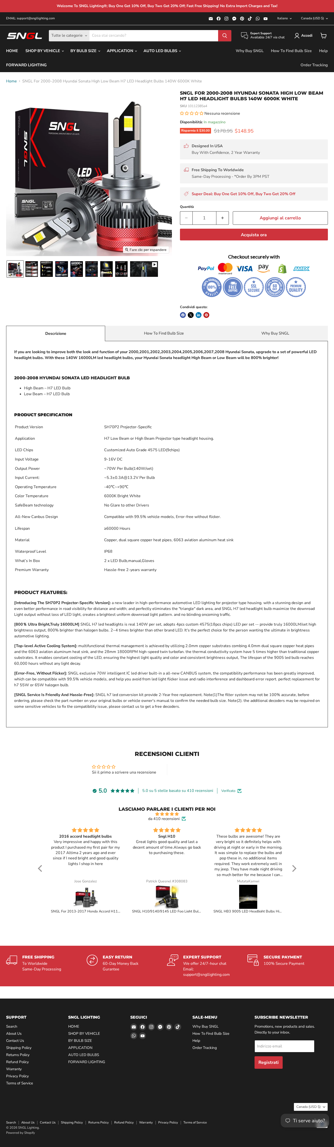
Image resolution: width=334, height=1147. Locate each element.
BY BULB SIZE (84, 51)
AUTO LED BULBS (161, 51)
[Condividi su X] (191, 315)
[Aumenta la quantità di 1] (222, 218)
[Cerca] (224, 35)
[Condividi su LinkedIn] (198, 315)
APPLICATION (120, 51)
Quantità (187, 207)
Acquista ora (254, 235)
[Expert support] (207, 966)
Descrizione (55, 333)
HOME (12, 51)
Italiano (282, 18)
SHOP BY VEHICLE (43, 51)
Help (323, 51)
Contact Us (15, 1040)
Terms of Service (19, 1083)
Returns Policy (18, 1054)
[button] (304, 36)
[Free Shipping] (46, 966)
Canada (312, 18)
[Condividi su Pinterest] (206, 315)
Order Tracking (314, 65)
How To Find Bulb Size (291, 51)
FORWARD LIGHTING (26, 65)
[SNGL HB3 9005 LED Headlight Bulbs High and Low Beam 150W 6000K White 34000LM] (248, 897)
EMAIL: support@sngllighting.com (30, 18)
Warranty (14, 1069)
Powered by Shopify (20, 1133)
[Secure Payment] (287, 966)
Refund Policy (17, 1061)
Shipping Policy (19, 1047)
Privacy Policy (17, 1076)
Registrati (268, 1062)
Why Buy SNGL (250, 51)
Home (11, 81)
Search (11, 1026)
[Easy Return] (127, 966)
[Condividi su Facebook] (183, 315)
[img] (167, 814)
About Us (14, 1033)
